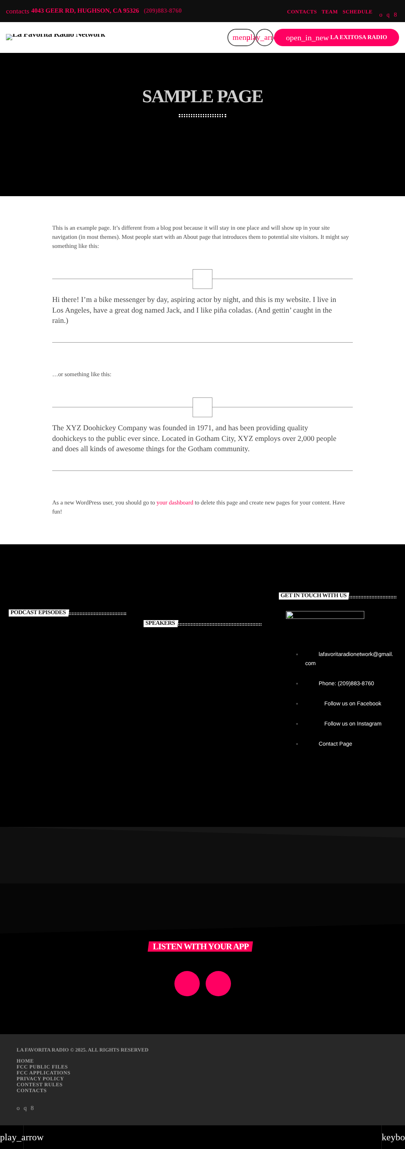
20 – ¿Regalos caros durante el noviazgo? (80, 683)
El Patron (195, 644)
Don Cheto (197, 678)
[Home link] (55, 37)
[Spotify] (380, 15)
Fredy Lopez (201, 711)
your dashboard (175, 503)
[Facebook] (395, 15)
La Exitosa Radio (336, 38)
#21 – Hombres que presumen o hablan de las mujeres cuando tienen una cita (80, 652)
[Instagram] (388, 15)
